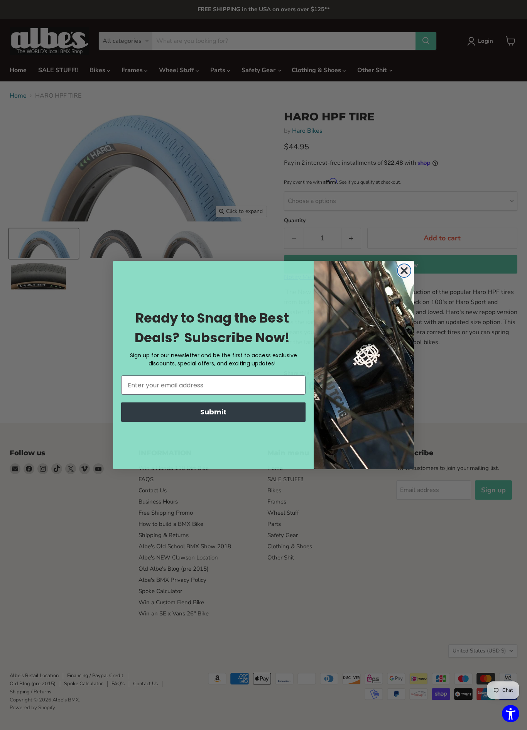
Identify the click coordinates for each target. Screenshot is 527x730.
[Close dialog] (404, 270)
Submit (213, 412)
